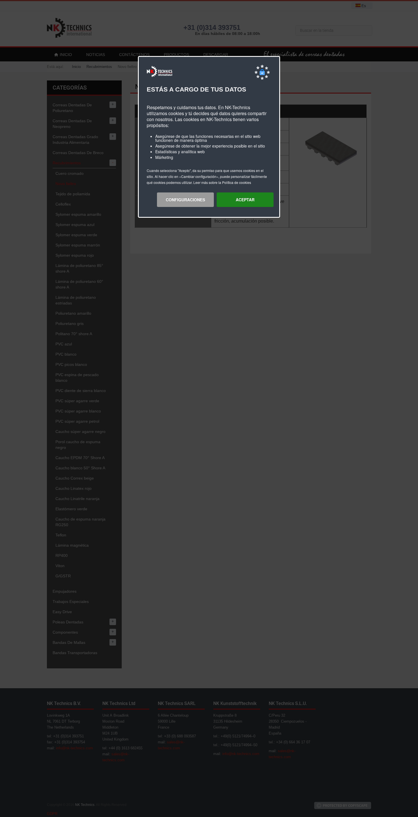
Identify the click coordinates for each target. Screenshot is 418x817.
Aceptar (245, 199)
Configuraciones (185, 199)
